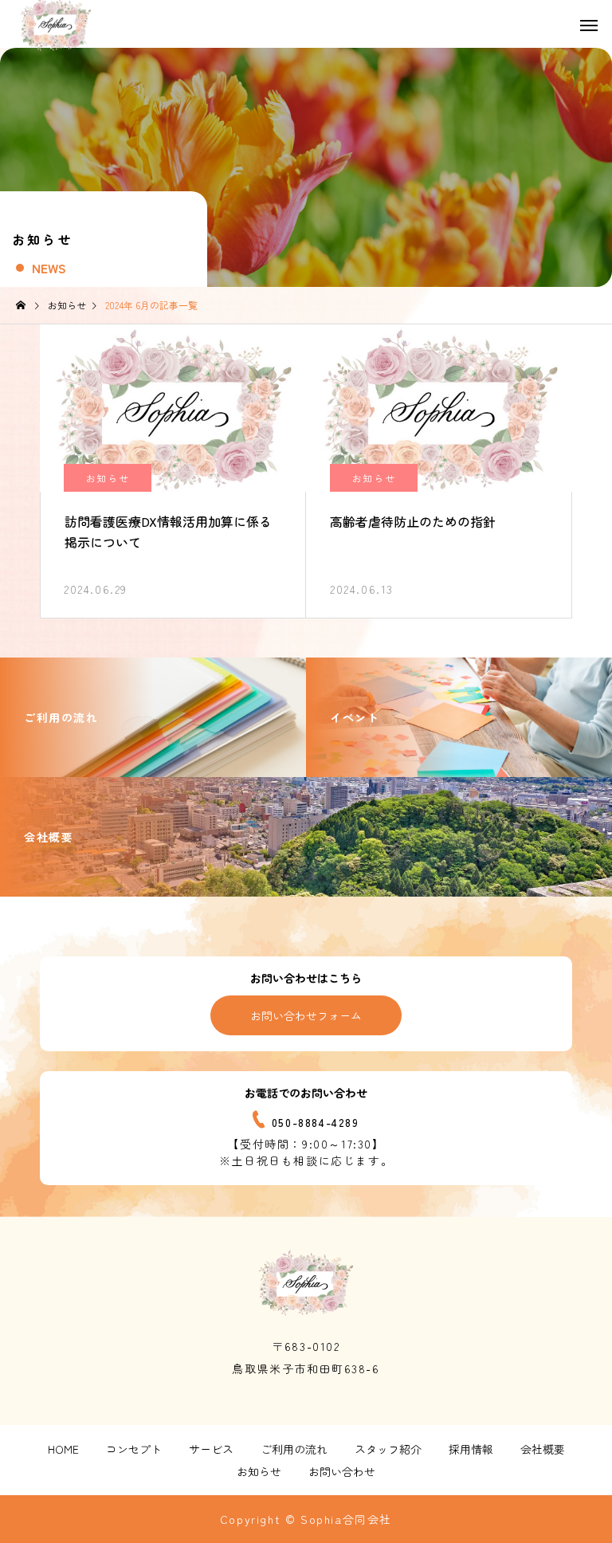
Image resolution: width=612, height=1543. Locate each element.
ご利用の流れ (294, 1449)
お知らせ (107, 478)
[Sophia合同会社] (306, 1283)
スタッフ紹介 (388, 1449)
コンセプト (134, 1449)
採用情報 (471, 1449)
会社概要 (542, 1449)
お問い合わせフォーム (306, 1015)
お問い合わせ (341, 1471)
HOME (63, 1449)
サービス (211, 1449)
